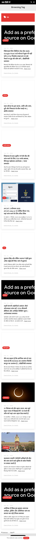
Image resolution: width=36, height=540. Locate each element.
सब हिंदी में (6, 2)
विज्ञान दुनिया (6, 347)
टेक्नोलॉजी (5, 40)
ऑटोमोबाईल (5, 397)
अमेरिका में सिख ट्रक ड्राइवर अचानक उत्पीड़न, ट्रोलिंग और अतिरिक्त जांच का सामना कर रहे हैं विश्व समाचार (17, 510)
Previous (5, 532)
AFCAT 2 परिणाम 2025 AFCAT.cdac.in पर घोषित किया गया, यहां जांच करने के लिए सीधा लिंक (17, 211)
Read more (27, 69)
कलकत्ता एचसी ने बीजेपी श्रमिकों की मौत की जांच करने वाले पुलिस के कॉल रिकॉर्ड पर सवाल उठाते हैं (17, 460)
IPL (4, 198)
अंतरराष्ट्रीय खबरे (7, 497)
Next (11, 532)
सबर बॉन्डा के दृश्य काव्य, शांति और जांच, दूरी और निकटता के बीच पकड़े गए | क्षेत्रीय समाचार (18, 108)
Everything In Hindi (11, 73)
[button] (34, 2)
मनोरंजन (5, 95)
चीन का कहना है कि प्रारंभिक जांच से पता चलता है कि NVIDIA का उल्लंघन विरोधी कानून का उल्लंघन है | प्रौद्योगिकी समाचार (18, 361)
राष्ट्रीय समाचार (6, 145)
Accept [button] (26, 538)
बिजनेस (5, 295)
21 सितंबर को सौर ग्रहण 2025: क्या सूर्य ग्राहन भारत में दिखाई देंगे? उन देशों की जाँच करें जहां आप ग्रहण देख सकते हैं (17, 411)
